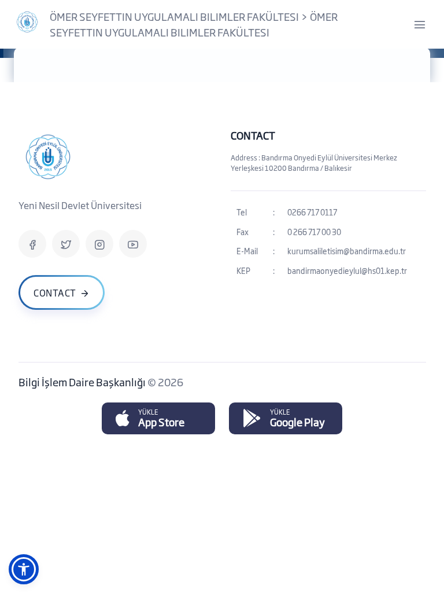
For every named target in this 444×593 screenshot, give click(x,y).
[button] (24, 569)
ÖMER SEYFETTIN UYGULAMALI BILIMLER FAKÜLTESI (174, 16)
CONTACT (253, 134)
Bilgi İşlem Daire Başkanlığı (82, 381)
